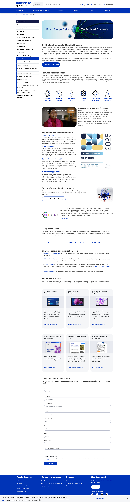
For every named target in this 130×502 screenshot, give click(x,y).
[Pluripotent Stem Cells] (59, 94)
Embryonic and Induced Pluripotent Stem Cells (27, 69)
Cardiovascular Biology (24, 28)
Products (18, 10)
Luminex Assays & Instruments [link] (25, 486)
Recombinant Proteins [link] (23, 488)
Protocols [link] (69, 486)
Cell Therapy (21, 34)
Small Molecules (48, 146)
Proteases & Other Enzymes (25, 56)
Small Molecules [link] (21, 491)
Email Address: (48, 403)
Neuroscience (21, 52)
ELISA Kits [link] (19, 483)
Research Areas (24, 14)
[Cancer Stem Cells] (83, 94)
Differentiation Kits (49, 259)
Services (60, 10)
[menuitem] (17, 14)
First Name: (47, 389)
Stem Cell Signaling (22, 82)
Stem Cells (20, 59)
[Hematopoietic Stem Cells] (96, 94)
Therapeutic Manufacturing (39, 10)
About (91, 10)
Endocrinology (21, 43)
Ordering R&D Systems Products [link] (75, 483)
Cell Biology (20, 31)
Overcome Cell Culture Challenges (54, 199)
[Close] (127, 498)
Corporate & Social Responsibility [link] (50, 483)
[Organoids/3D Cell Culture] (47, 94)
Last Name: (47, 396)
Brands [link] (43, 481)
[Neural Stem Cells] (71, 94)
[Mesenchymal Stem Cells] (108, 94)
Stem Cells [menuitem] (32, 14)
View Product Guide (50, 367)
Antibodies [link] (20, 481)
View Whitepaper (97, 367)
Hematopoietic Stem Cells (24, 73)
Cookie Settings (100, 498)
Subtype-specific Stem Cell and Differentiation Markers (26, 91)
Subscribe (96, 487)
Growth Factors (48, 135)
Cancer (19, 25)
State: (46, 433)
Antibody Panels (49, 264)
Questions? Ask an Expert (51, 64)
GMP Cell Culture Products (100, 243)
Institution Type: (48, 418)
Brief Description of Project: (51, 448)
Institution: (47, 411)
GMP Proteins (51, 243)
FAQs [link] (67, 481)
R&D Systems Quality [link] (47, 486)
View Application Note (74, 367)
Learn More (63, 218)
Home (17, 14)
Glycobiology (21, 46)
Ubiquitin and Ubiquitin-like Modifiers (25, 96)
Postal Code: (47, 440)
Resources (76, 10)
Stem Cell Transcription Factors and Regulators (27, 86)
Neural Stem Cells (22, 79)
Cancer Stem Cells (22, 65)
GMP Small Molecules (75, 243)
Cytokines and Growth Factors (26, 37)
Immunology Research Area (25, 49)
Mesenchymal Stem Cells (24, 76)
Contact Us (107, 10)
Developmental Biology (24, 40)
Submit (51, 463)
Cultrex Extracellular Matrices (53, 159)
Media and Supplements (51, 172)
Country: (46, 426)
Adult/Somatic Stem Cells (24, 62)
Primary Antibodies (49, 271)
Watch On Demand (49, 324)
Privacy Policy (60, 499)
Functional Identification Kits (52, 253)
